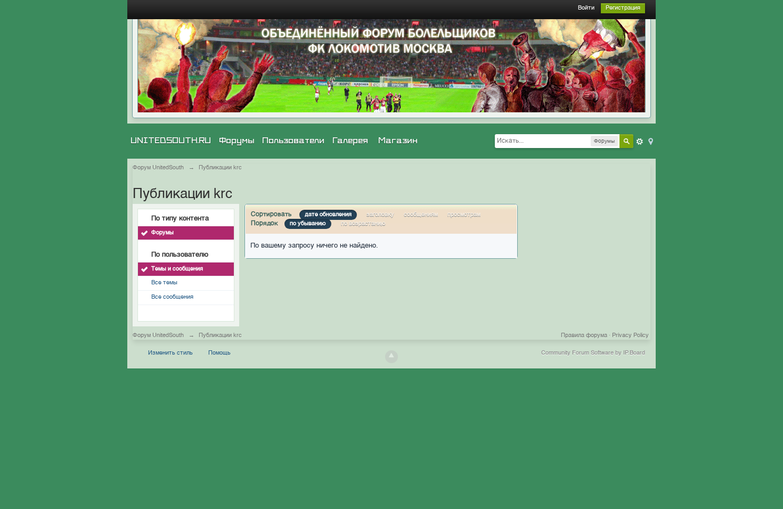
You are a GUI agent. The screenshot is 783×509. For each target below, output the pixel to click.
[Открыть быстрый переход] (650, 141)
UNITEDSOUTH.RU (170, 140)
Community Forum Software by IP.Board (593, 353)
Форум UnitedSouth (158, 336)
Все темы (164, 283)
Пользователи (293, 140)
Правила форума (584, 336)
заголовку (380, 215)
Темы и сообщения (177, 269)
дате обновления (328, 215)
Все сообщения (172, 297)
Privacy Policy (630, 336)
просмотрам (463, 215)
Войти (586, 8)
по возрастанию (363, 224)
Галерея (350, 140)
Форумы (236, 140)
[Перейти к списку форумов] (391, 65)
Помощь (219, 353)
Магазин (398, 140)
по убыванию (308, 224)
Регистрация (623, 8)
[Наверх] (391, 356)
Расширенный (639, 141)
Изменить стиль (170, 353)
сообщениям (421, 215)
